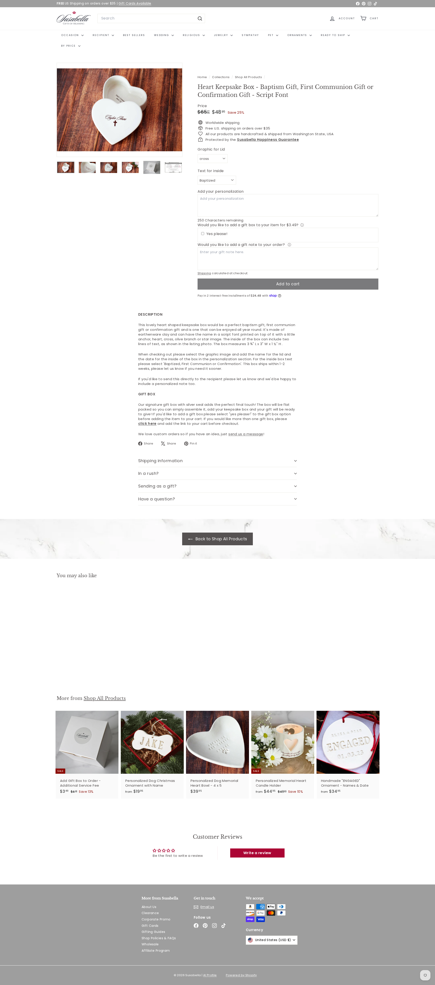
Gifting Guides (153, 932)
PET (271, 35)
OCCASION (70, 35)
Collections (221, 77)
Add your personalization (221, 191)
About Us (149, 907)
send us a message (245, 434)
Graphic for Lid (211, 149)
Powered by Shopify (241, 975)
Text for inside (211, 170)
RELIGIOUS (192, 35)
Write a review (257, 852)
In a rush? (148, 473)
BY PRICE (69, 46)
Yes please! (216, 233)
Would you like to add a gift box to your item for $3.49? (248, 225)
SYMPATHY (250, 35)
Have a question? (156, 499)
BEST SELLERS (134, 35)
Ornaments (297, 35)
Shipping (204, 273)
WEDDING (162, 35)
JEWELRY (222, 35)
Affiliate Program (156, 950)
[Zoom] (119, 110)
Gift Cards (150, 925)
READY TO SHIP (333, 35)
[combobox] (151, 18)
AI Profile (210, 975)
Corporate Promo (156, 919)
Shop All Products (248, 77)
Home (203, 77)
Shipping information (160, 461)
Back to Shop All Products (220, 539)
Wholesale (150, 944)
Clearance (150, 913)
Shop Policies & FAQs (159, 938)
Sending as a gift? (157, 486)
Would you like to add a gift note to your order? (242, 244)
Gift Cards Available (134, 3)
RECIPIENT (102, 35)
